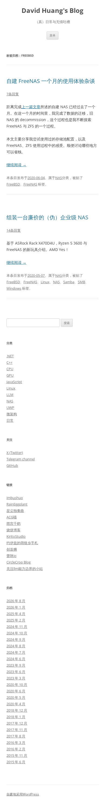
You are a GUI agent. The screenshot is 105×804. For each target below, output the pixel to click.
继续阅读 (16, 164)
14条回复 (13, 230)
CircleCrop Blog (18, 562)
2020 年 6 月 (15, 691)
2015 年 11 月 (16, 755)
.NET (10, 356)
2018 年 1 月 (15, 716)
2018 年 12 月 (16, 710)
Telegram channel (20, 459)
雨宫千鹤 (13, 523)
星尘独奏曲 (15, 510)
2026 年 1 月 (15, 607)
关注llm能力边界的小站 (24, 568)
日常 (9, 420)
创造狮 (11, 549)
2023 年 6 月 (15, 671)
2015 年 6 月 (15, 761)
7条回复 (12, 94)
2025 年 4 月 (15, 613)
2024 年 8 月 (15, 645)
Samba (68, 281)
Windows (13, 288)
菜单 (52, 35)
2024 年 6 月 (15, 658)
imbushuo (14, 497)
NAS (58, 177)
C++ (9, 362)
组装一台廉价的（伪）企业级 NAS (47, 217)
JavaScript (14, 381)
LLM (9, 394)
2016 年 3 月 (15, 742)
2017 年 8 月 (15, 736)
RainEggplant (16, 504)
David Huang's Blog (52, 10)
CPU (9, 368)
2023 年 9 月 (15, 665)
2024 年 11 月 (16, 626)
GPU (9, 375)
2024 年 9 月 (15, 639)
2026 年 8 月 (15, 600)
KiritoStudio (16, 536)
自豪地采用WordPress (22, 794)
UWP (10, 407)
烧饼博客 (13, 529)
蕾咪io (11, 555)
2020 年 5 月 (15, 697)
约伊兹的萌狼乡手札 (22, 542)
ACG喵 (11, 517)
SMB (81, 281)
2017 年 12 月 (16, 723)
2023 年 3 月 (15, 678)
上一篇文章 (31, 106)
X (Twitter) (14, 452)
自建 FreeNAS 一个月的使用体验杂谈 (50, 81)
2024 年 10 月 (16, 633)
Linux (45, 281)
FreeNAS (30, 184)
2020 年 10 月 (16, 684)
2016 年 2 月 (15, 749)
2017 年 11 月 (16, 729)
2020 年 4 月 (15, 703)
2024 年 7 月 (15, 652)
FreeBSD (13, 184)
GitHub (12, 465)
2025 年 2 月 (15, 620)
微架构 (11, 414)
